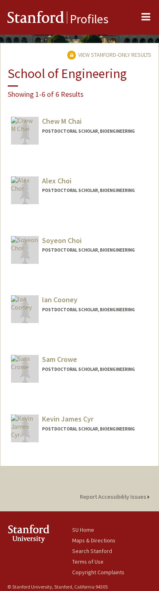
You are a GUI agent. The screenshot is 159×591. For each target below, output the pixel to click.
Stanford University (39, 534)
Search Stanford (92, 551)
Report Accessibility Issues (114, 496)
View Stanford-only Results (114, 54)
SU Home (83, 529)
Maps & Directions (93, 540)
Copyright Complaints (98, 572)
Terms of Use (88, 561)
